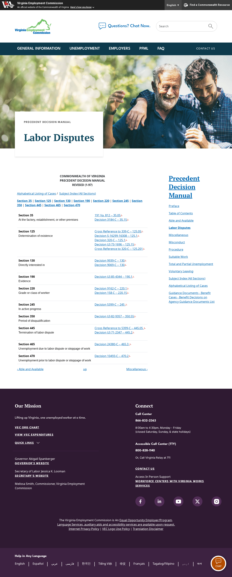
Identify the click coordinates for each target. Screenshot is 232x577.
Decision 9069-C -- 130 (110, 265)
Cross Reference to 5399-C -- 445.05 (119, 328)
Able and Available (181, 221)
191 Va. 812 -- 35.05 (108, 215)
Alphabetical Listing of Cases (36, 194)
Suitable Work (178, 257)
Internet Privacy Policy (84, 529)
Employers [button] (119, 49)
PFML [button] (143, 49)
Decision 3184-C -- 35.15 (111, 220)
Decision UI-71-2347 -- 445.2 (113, 332)
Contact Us (205, 48)
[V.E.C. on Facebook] (140, 501)
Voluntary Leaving (181, 271)
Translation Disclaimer (148, 529)
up (85, 369)
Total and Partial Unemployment (191, 264)
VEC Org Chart (27, 427)
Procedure (176, 249)
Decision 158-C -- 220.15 (111, 293)
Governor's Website (32, 463)
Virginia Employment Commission (40, 3)
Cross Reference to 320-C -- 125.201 (119, 249)
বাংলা (199, 564)
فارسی (70, 564)
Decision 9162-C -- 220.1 (111, 288)
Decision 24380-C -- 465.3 (112, 344)
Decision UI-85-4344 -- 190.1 (113, 277)
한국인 (86, 563)
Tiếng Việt (105, 564)
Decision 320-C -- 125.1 (110, 240)
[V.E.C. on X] (197, 501)
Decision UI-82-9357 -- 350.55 (114, 316)
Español (38, 564)
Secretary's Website (32, 476)
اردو (185, 564)
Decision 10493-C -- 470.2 (112, 356)
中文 (123, 564)
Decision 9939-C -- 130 (110, 261)
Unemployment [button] (85, 49)
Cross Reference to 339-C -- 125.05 (118, 231)
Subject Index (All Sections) (77, 194)
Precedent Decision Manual (184, 187)
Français (139, 564)
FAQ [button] (161, 49)
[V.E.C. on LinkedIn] (159, 501)
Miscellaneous (178, 235)
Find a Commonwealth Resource (210, 4)
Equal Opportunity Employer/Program (145, 520)
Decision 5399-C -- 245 (110, 305)
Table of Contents (181, 213)
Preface (174, 206)
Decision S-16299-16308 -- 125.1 (116, 236)
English (173, 5)
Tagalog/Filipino (163, 564)
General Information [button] (39, 49)
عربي (54, 564)
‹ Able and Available (30, 369)
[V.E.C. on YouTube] (178, 501)
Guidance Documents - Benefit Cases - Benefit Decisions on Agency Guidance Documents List (192, 297)
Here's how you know (81, 7)
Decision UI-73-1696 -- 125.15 (114, 244)
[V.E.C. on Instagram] (216, 501)
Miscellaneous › (137, 369)
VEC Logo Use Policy (116, 529)
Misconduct (177, 242)
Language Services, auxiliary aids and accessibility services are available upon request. (116, 524)
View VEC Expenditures (34, 435)
